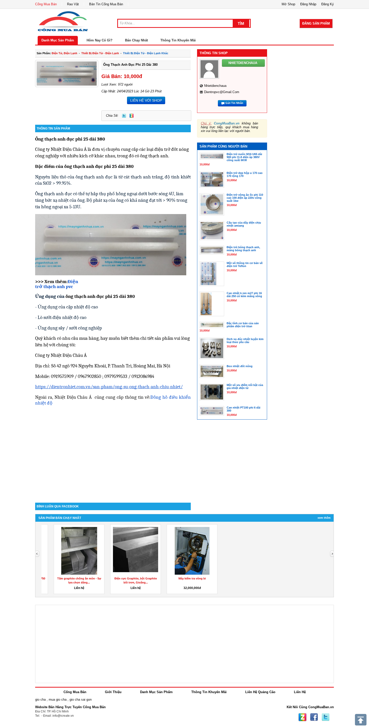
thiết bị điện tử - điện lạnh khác (145, 53)
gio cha (40, 699)
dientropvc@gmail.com (221, 92)
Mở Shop (288, 4)
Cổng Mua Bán (46, 4)
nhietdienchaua (215, 86)
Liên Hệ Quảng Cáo (260, 692)
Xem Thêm (324, 517)
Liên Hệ (300, 692)
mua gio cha (58, 699)
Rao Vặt (73, 4)
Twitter (124, 116)
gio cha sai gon (81, 699)
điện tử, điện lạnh (64, 53)
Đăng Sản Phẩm (316, 23)
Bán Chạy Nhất (136, 40)
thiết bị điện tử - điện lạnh (100, 53)
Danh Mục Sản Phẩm (57, 40)
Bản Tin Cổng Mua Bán (106, 4)
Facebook (314, 717)
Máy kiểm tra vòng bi (182, 578)
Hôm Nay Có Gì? (99, 40)
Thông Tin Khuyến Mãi (178, 40)
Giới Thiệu (113, 692)
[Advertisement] (113, 460)
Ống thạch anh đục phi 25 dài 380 (130, 65)
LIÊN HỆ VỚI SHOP (146, 100)
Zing (132, 116)
